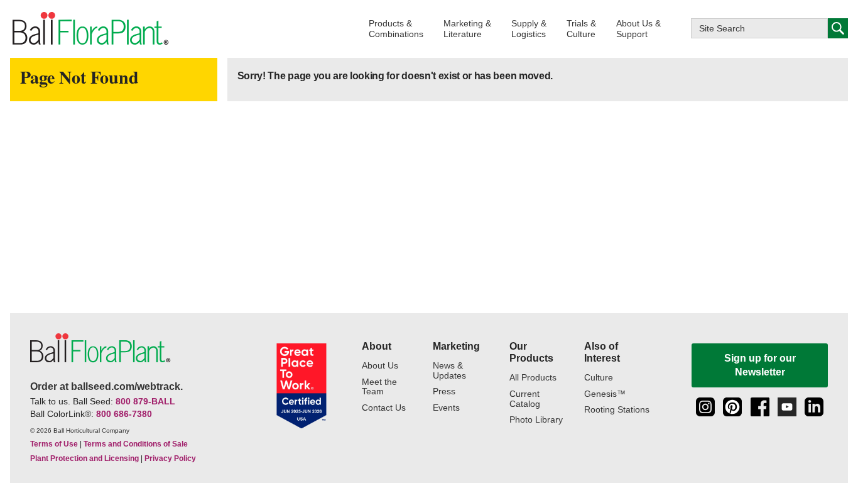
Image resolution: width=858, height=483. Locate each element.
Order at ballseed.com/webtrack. (106, 386)
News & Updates (449, 370)
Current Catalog (524, 399)
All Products (533, 377)
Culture (598, 377)
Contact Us (384, 408)
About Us (380, 365)
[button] (396, 28)
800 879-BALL (145, 401)
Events (446, 408)
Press (444, 391)
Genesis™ (605, 394)
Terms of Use (54, 444)
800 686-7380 (124, 414)
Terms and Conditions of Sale (136, 444)
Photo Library (536, 420)
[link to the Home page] (89, 28)
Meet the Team (379, 387)
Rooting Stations (616, 409)
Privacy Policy (170, 458)
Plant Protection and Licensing (84, 458)
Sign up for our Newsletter (760, 365)
